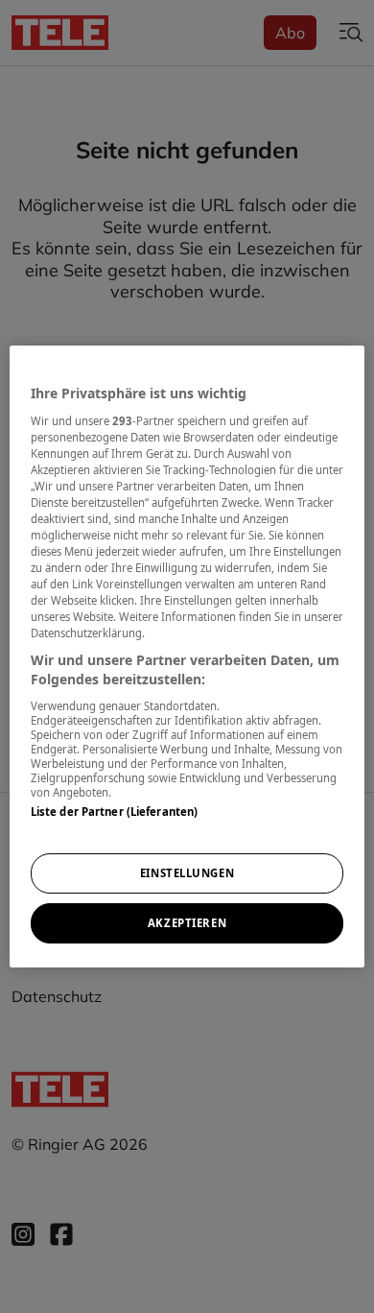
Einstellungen (187, 873)
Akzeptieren (187, 923)
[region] (187, 656)
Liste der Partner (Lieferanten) (115, 811)
